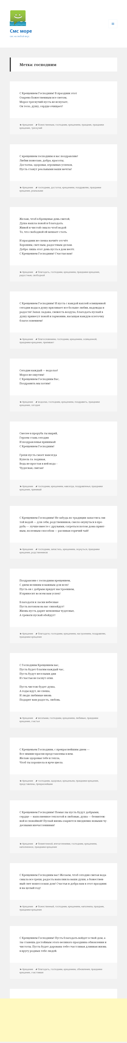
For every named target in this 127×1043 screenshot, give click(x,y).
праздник (87, 124)
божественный (46, 906)
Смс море (21, 31)
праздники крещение (88, 272)
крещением (74, 124)
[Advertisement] (63, 1020)
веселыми (43, 718)
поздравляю (82, 187)
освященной (89, 339)
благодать (44, 272)
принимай (36, 489)
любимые (81, 718)
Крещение (27, 124)
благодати (44, 633)
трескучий (36, 127)
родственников (39, 552)
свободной (39, 275)
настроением (84, 633)
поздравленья (82, 486)
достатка (56, 187)
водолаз (42, 401)
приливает (48, 342)
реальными (37, 190)
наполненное (26, 846)
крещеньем (69, 780)
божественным (46, 124)
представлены (27, 784)
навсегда (69, 486)
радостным (26, 275)
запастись (56, 549)
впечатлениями (62, 843)
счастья (35, 721)
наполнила (87, 906)
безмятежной (45, 843)
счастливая (37, 972)
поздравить (81, 401)
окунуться (81, 549)
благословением (47, 339)
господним (61, 124)
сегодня (35, 405)
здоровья (56, 780)
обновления (83, 969)
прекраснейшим (44, 784)
